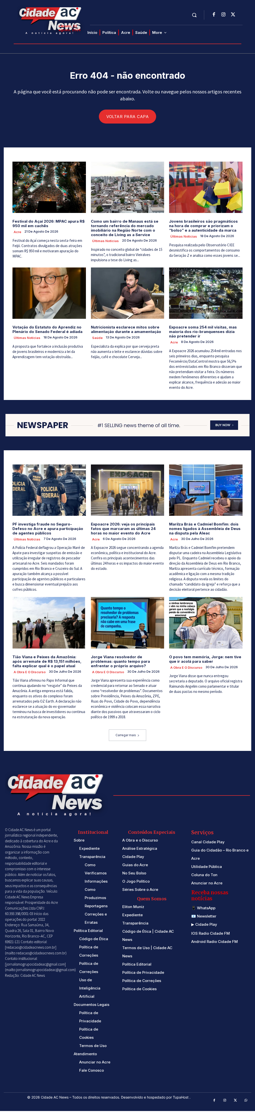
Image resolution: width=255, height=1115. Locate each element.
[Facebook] (214, 15)
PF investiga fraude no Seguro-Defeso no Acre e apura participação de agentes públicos (47, 528)
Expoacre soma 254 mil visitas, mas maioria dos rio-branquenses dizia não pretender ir (203, 331)
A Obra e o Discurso (30, 672)
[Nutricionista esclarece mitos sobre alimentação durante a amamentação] (127, 293)
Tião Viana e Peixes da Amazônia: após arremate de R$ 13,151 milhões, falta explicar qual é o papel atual (46, 661)
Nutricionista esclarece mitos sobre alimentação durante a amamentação (126, 329)
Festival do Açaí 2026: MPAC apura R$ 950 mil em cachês (48, 223)
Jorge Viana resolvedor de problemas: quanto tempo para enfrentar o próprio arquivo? (120, 661)
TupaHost (181, 1097)
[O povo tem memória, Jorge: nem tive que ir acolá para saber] (206, 622)
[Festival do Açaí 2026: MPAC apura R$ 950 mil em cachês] (49, 187)
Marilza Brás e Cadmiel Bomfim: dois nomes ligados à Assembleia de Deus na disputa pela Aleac (205, 528)
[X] (233, 15)
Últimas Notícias (105, 241)
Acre (17, 232)
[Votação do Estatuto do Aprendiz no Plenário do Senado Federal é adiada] (49, 293)
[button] (194, 15)
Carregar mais (126, 735)
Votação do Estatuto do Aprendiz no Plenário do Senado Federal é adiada (47, 329)
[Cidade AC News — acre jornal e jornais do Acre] (51, 20)
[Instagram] (223, 15)
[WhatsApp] (246, 1100)
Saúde (97, 338)
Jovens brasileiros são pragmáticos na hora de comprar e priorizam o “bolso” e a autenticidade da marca (203, 226)
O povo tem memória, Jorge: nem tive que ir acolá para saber (205, 659)
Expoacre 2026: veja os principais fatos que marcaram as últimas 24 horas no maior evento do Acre (123, 528)
